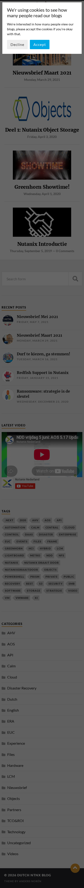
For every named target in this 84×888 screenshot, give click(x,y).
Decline (17, 44)
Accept (39, 44)
